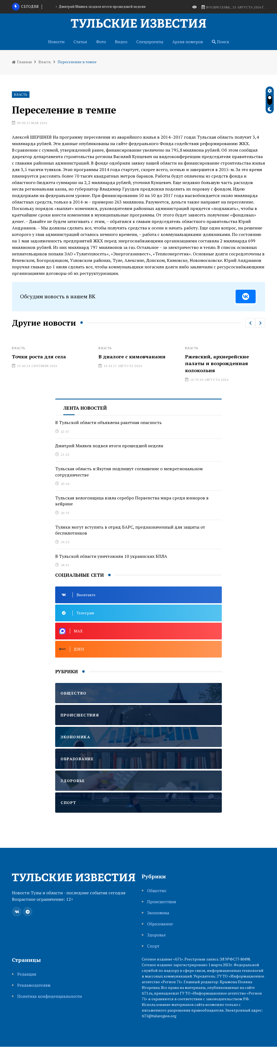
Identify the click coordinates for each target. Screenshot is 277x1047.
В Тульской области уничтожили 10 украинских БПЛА (111, 556)
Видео (121, 41)
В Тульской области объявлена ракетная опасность (108, 422)
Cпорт (153, 946)
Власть (44, 61)
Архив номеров (187, 41)
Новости (56, 41)
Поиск (222, 41)
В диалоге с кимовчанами (109, 356)
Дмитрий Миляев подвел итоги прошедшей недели (109, 446)
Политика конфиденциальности (49, 996)
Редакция (26, 974)
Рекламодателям (34, 985)
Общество (156, 891)
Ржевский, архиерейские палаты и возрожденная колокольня (194, 363)
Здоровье (156, 935)
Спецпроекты (149, 41)
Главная (24, 61)
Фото (101, 41)
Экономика (158, 913)
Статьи (80, 41)
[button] (250, 323)
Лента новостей (85, 408)
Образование (160, 924)
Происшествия (161, 902)
